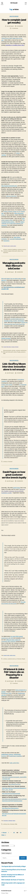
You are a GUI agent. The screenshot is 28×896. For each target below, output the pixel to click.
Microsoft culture (12, 352)
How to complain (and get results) (14, 21)
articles (5, 249)
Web (4, 353)
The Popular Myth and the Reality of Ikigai (13, 866)
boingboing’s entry (6, 693)
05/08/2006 (20, 26)
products (23, 352)
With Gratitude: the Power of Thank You (12, 879)
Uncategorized (14, 16)
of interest (9, 461)
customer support (7, 251)
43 (14, 832)
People (18, 352)
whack (19, 251)
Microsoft (14, 251)
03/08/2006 (20, 373)
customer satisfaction (21, 350)
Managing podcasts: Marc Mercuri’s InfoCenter (14, 265)
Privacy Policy (4, 893)
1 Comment (15, 683)
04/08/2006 (20, 272)
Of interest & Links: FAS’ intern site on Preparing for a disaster (13, 673)
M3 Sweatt (14, 3)
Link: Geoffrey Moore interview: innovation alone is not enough (14, 366)
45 (20, 832)
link (8, 824)
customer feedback (12, 249)
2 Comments (15, 28)
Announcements (7, 350)
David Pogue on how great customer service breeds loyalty (14, 474)
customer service (21, 249)
